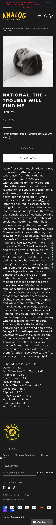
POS (4, 499)
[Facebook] (4, 487)
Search (6, 455)
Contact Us (43, 522)
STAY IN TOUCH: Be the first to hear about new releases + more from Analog (28, 4)
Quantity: (9, 120)
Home (6, 28)
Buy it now (28, 158)
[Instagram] (9, 487)
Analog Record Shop (20, 495)
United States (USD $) (14, 517)
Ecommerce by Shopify (17, 499)
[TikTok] (14, 487)
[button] (46, 16)
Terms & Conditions (25, 455)
